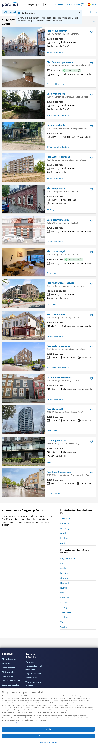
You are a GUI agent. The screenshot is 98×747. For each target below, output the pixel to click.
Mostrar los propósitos (48, 743)
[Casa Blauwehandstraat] (23, 388)
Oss (62, 592)
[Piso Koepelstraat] (23, 199)
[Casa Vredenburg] (23, 104)
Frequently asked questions (33, 667)
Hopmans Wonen (55, 52)
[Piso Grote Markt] (23, 325)
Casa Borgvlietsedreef (58, 219)
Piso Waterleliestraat (58, 156)
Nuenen (64, 588)
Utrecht (63, 533)
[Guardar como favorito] (91, 31)
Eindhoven (65, 538)
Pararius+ (30, 662)
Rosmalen (64, 597)
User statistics (8, 676)
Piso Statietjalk (55, 408)
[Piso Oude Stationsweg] (23, 482)
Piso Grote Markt (56, 314)
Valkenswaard (66, 612)
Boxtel (63, 563)
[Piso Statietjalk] (23, 419)
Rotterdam (65, 523)
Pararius (10, 4)
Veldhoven (65, 617)
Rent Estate (52, 273)
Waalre (63, 627)
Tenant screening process (33, 683)
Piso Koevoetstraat (57, 30)
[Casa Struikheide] (23, 136)
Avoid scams (31, 677)
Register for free (33, 673)
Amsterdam (65, 518)
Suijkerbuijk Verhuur (56, 84)
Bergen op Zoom (67, 558)
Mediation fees (9, 672)
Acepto (48, 729)
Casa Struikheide (56, 125)
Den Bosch (65, 573)
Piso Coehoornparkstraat (60, 62)
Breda (63, 568)
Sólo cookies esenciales (48, 736)
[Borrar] (41, 4)
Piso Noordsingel (56, 251)
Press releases (8, 667)
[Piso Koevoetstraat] (23, 41)
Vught (63, 622)
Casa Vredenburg (56, 93)
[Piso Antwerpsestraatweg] (23, 293)
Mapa (60, 4)
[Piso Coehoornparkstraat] (23, 73)
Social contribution (11, 685)
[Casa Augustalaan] (23, 451)
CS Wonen (51, 210)
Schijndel (64, 602)
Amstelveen (65, 543)
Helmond (64, 583)
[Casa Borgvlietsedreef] (23, 230)
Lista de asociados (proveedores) (14, 723)
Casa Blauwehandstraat (60, 377)
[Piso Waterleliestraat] (23, 167)
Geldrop (64, 578)
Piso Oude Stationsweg (59, 472)
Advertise (6, 663)
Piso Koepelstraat (56, 188)
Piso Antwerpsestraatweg (60, 282)
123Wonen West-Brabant (58, 115)
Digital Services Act (11, 680)
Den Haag (64, 528)
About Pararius (9, 659)
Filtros (9, 12)
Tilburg (63, 607)
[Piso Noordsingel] (23, 262)
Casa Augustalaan (56, 440)
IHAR (49, 462)
